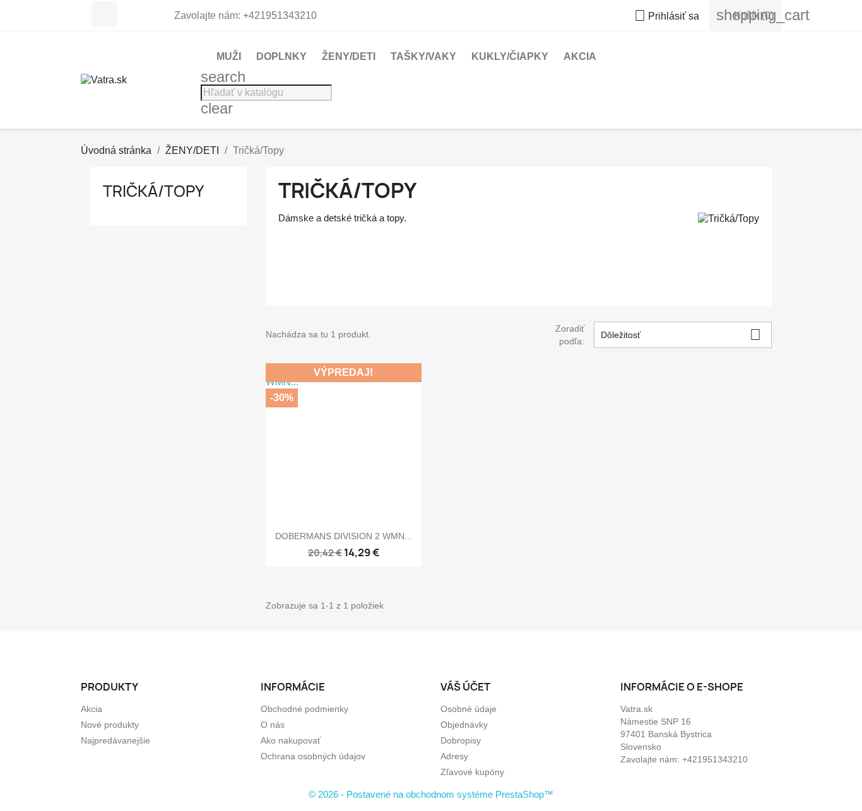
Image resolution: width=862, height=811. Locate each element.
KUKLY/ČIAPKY (509, 56)
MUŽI (228, 56)
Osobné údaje (468, 709)
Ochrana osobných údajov (313, 756)
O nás (273, 725)
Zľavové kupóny (472, 772)
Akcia (91, 709)
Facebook (104, 13)
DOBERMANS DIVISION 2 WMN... (343, 536)
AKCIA (580, 56)
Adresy (454, 756)
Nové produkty (110, 725)
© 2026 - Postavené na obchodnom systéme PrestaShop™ (431, 794)
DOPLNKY (281, 56)
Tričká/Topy (153, 191)
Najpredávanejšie (115, 740)
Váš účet (465, 687)
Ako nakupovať (291, 740)
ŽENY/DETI (348, 56)
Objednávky (464, 725)
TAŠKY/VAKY (423, 56)
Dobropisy (460, 740)
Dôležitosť (681, 334)
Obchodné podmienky (304, 709)
